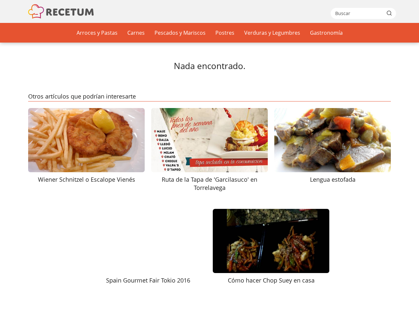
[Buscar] (389, 13)
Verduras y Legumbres (272, 32)
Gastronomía (326, 32)
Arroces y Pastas (97, 32)
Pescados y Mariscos (180, 32)
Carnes (136, 32)
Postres (224, 32)
